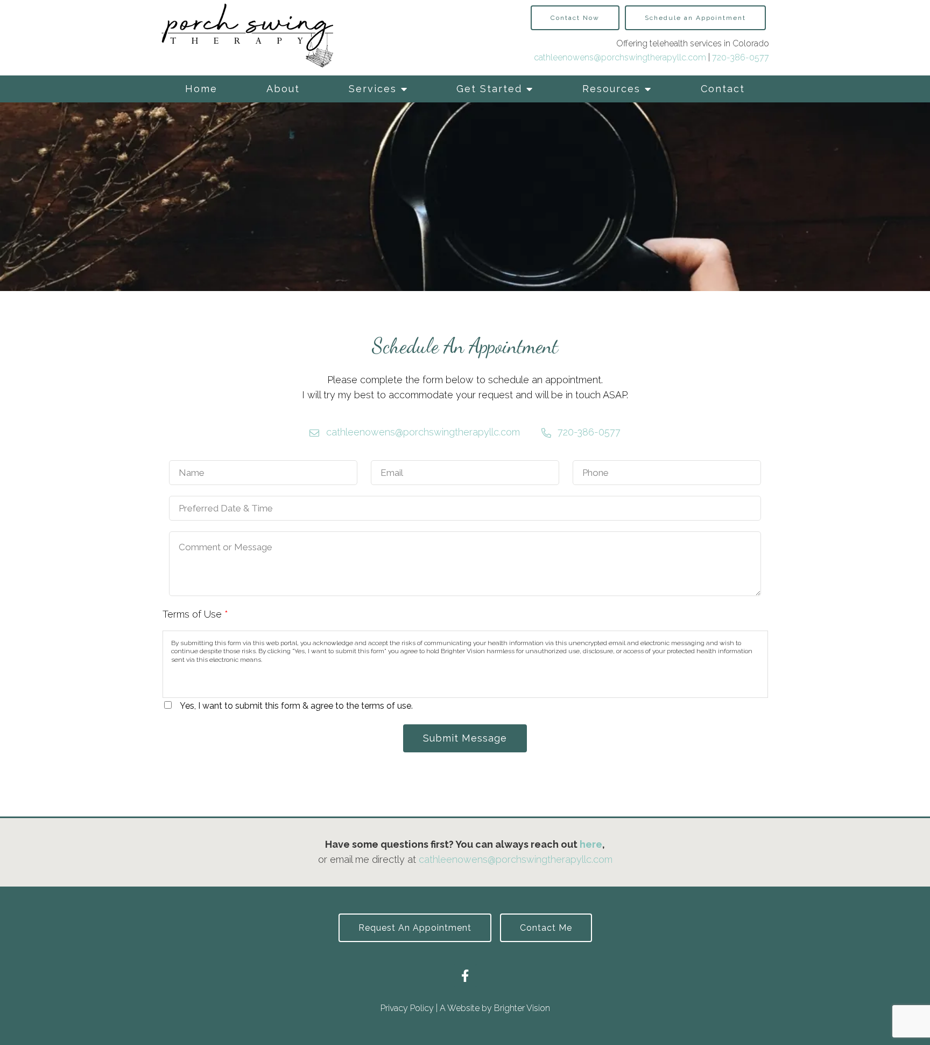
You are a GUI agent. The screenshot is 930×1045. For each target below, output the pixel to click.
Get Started (489, 88)
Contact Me (546, 928)
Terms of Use (195, 614)
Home (201, 88)
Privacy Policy (407, 1008)
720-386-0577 (740, 57)
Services (373, 88)
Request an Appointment (414, 928)
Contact (723, 88)
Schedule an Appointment (695, 18)
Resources (611, 88)
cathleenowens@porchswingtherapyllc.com (620, 57)
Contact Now (575, 18)
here (591, 844)
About (283, 88)
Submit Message (465, 738)
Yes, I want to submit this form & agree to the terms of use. (296, 706)
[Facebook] (465, 975)
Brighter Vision (522, 1008)
